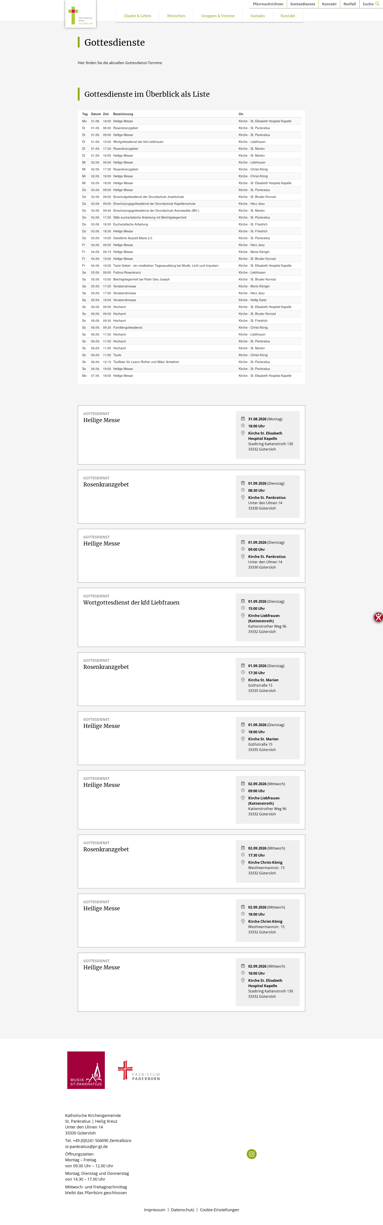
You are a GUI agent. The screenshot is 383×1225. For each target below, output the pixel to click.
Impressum (154, 1209)
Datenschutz (182, 1209)
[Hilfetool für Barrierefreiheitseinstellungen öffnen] (378, 616)
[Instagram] (252, 1154)
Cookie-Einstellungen (219, 1209)
